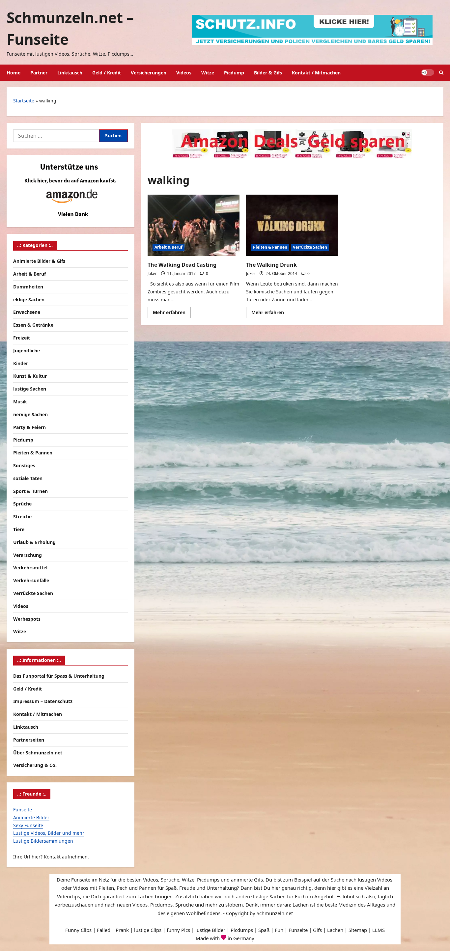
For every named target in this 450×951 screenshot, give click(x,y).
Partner (38, 72)
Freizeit (21, 338)
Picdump (234, 72)
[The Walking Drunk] (292, 225)
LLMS (378, 930)
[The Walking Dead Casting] (193, 225)
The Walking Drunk (271, 264)
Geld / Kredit (106, 72)
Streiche (22, 516)
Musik (20, 401)
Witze (207, 72)
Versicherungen (148, 72)
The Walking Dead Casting (182, 264)
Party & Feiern (29, 427)
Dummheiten (28, 287)
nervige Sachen (30, 414)
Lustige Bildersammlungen (43, 841)
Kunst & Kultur (30, 376)
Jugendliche (26, 350)
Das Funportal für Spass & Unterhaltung (58, 676)
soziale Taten (27, 478)
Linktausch (69, 72)
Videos (183, 72)
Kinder (20, 363)
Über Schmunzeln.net (37, 752)
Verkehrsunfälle (31, 580)
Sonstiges (24, 465)
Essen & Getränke (33, 325)
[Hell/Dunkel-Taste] (427, 72)
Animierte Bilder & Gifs (39, 261)
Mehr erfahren (172, 313)
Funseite (22, 809)
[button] (441, 72)
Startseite (23, 100)
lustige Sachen (29, 389)
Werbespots (27, 619)
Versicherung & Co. (35, 765)
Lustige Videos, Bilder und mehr (48, 833)
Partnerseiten (28, 740)
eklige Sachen (28, 299)
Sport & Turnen (30, 491)
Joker (152, 273)
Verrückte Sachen (310, 247)
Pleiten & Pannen (270, 247)
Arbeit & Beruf (169, 247)
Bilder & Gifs (268, 72)
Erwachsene (26, 312)
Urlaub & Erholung (34, 542)
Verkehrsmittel (30, 567)
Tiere (18, 529)
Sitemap (358, 930)
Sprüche (22, 504)
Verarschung (27, 555)
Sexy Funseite (28, 825)
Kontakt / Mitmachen (316, 72)
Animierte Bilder (31, 817)
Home (13, 72)
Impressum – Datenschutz (42, 701)
